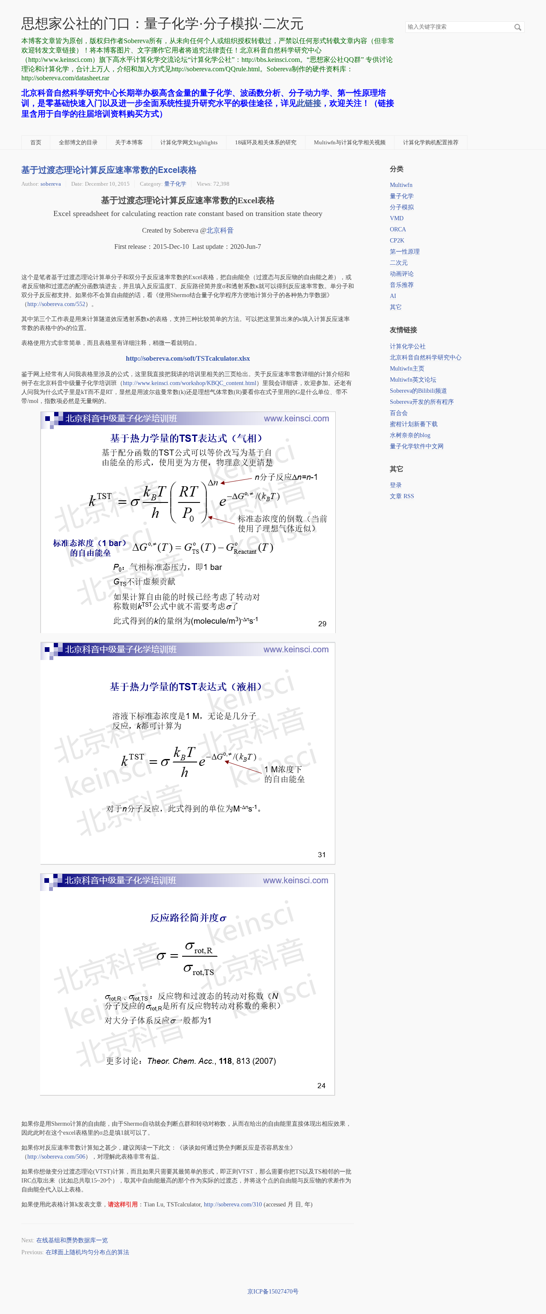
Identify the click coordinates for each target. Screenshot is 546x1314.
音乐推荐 (402, 285)
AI (393, 296)
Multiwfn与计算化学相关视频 (350, 143)
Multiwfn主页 (407, 368)
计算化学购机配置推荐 (431, 143)
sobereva (51, 184)
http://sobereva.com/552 (56, 304)
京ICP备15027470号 (273, 1291)
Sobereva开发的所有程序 (422, 402)
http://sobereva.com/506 (56, 1156)
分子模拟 (402, 207)
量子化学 (175, 184)
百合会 (399, 413)
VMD (397, 218)
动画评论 (402, 274)
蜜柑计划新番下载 (414, 424)
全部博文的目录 (78, 143)
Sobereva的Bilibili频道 (418, 391)
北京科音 (220, 230)
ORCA (398, 229)
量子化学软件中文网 (417, 446)
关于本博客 (129, 143)
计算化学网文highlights (189, 143)
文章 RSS (402, 496)
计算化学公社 (408, 346)
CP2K (397, 240)
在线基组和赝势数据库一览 (72, 1240)
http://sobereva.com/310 (233, 1204)
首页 (35, 143)
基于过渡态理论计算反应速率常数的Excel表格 (109, 169)
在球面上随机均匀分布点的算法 (87, 1252)
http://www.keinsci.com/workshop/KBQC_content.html (189, 383)
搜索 (518, 27)
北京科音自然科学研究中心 (426, 357)
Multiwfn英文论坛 (413, 380)
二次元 (399, 263)
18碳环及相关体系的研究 (265, 143)
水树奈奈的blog (410, 435)
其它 (396, 307)
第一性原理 (405, 251)
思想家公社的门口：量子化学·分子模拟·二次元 (162, 23)
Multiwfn (401, 185)
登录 (396, 485)
